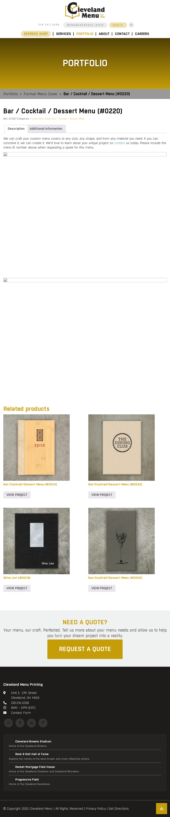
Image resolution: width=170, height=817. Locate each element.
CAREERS (142, 34)
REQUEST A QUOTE (85, 649)
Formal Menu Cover (41, 94)
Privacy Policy (96, 809)
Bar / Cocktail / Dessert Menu (68, 118)
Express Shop (36, 34)
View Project (16, 495)
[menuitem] (37, 34)
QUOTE (118, 25)
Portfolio (84, 34)
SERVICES (63, 34)
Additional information (46, 129)
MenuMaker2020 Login (85, 25)
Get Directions (119, 809)
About (104, 34)
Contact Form (21, 713)
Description (16, 129)
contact (119, 143)
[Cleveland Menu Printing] (84, 10)
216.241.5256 (49, 24)
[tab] (16, 129)
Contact (122, 34)
